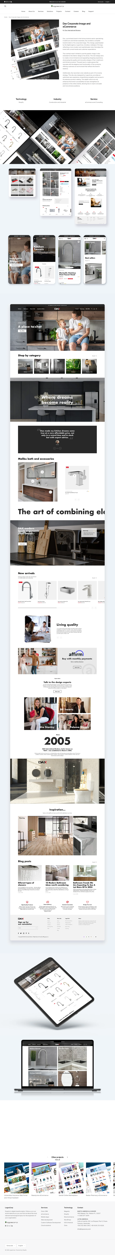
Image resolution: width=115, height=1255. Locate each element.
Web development (47, 1220)
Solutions (50, 11)
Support (91, 11)
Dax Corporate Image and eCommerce (19, 17)
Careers (76, 11)
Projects (59, 11)
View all (57, 1159)
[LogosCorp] (57, 6)
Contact (67, 11)
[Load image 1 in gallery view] (35, 49)
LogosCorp (12, 1250)
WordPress (67, 1220)
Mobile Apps (45, 1217)
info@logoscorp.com (84, 1229)
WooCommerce (69, 1217)
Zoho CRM (44, 1211)
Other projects (57, 1157)
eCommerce (45, 1214)
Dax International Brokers (73, 30)
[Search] (5, 6)
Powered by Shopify (21, 1250)
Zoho (65, 1225)
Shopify (66, 1214)
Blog (83, 11)
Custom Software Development (51, 1222)
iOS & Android (68, 1222)
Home (23, 11)
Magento (67, 1211)
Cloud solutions (46, 1225)
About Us (32, 11)
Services (41, 11)
